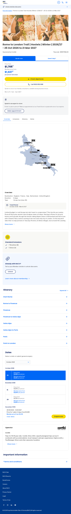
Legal (4, 496)
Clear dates (10, 417)
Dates (32, 119)
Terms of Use (6, 500)
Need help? (52, 58)
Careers (5, 484)
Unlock (10, 272)
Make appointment (14, 111)
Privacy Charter (7, 492)
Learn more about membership (16, 279)
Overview (7, 119)
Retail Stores (6, 480)
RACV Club (6, 472)
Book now (19, 58)
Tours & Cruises (7, 10)
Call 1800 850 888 (37, 84)
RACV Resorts (7, 476)
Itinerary (25, 119)
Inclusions (16, 119)
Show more (9, 224)
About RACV (6, 488)
